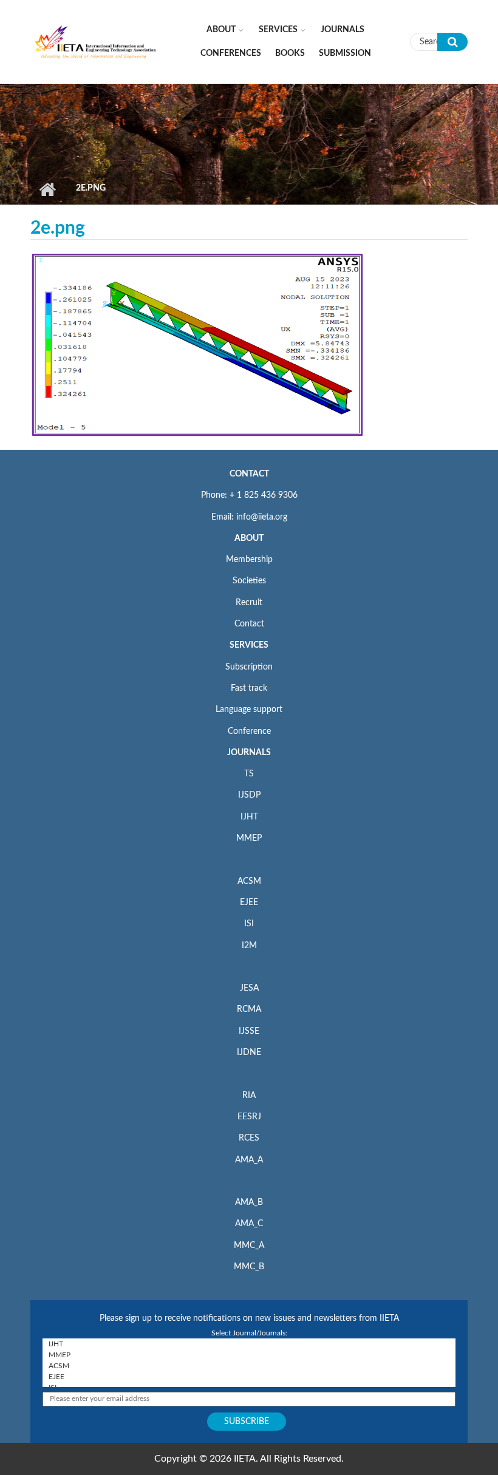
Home (47, 189)
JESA (249, 988)
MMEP (249, 838)
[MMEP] (249, 1354)
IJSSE (249, 1031)
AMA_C (249, 1223)
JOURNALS (249, 752)
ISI (249, 924)
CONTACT (249, 474)
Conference (249, 731)
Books (290, 53)
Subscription (249, 667)
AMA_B (249, 1202)
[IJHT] (249, 1343)
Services (278, 29)
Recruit (249, 602)
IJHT (249, 817)
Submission (345, 53)
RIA (249, 1095)
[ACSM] (249, 1365)
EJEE (249, 902)
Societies (249, 581)
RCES (249, 1138)
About (221, 29)
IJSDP (249, 795)
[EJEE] (249, 1376)
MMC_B (249, 1267)
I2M (249, 945)
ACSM (249, 881)
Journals (342, 29)
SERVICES (249, 645)
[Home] (95, 41)
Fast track (249, 688)
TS (249, 774)
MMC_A (249, 1245)
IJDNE (249, 1052)
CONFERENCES (230, 53)
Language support (249, 709)
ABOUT (249, 538)
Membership (249, 559)
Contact (249, 624)
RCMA (249, 1009)
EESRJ (249, 1117)
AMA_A (249, 1160)
